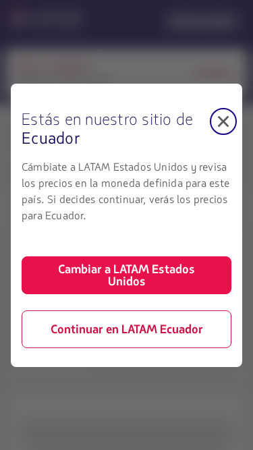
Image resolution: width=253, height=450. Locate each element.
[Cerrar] (223, 121)
